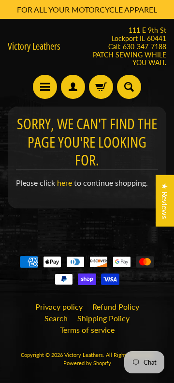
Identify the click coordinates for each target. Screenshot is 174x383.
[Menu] (45, 87)
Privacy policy (59, 306)
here (64, 182)
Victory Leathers (34, 46)
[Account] (73, 87)
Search (56, 318)
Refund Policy (115, 306)
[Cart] (101, 87)
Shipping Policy (103, 318)
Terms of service (87, 329)
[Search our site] (129, 87)
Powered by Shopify (87, 363)
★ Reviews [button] (165, 201)
